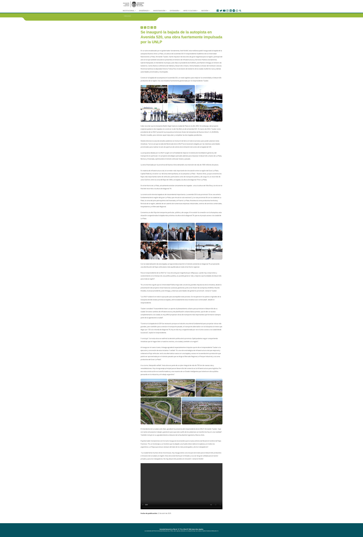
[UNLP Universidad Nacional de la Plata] (133, 4)
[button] (135, 10)
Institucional (127, 16)
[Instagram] (227, 10)
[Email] (148, 27)
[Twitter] (221, 10)
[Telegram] (234, 10)
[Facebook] (217, 10)
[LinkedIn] (230, 10)
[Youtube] (224, 10)
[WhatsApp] (237, 10)
